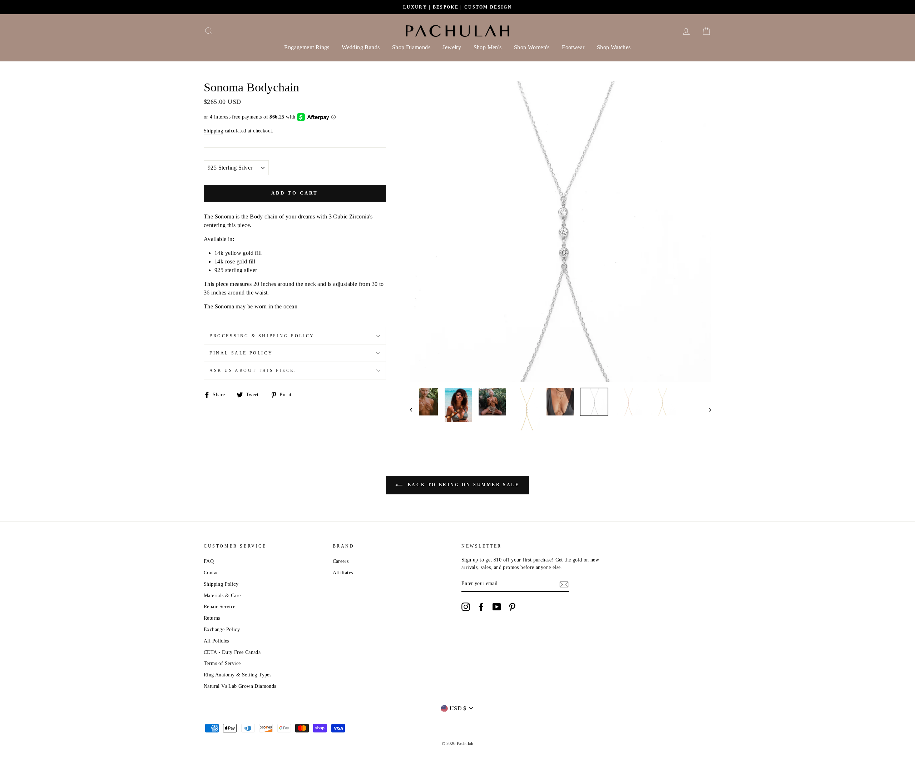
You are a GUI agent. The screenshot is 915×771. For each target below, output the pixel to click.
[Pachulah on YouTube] (497, 607)
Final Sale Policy (241, 353)
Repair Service (220, 606)
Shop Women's (532, 47)
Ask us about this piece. (252, 370)
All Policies (216, 641)
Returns (212, 618)
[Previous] (414, 409)
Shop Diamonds (411, 47)
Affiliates (343, 572)
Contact (212, 572)
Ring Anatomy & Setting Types (237, 674)
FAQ (209, 561)
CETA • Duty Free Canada (232, 652)
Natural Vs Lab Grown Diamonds (240, 686)
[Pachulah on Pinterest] (512, 607)
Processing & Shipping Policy (262, 335)
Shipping (213, 130)
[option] (457, 7)
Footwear (573, 47)
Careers (341, 561)
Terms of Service (222, 663)
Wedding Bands (361, 47)
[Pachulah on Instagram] (465, 607)
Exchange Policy (222, 629)
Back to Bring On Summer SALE (462, 484)
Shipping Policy (221, 584)
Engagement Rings (306, 47)
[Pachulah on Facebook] (481, 607)
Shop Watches (614, 47)
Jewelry (451, 47)
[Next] (706, 409)
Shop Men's (488, 47)
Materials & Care (222, 595)
